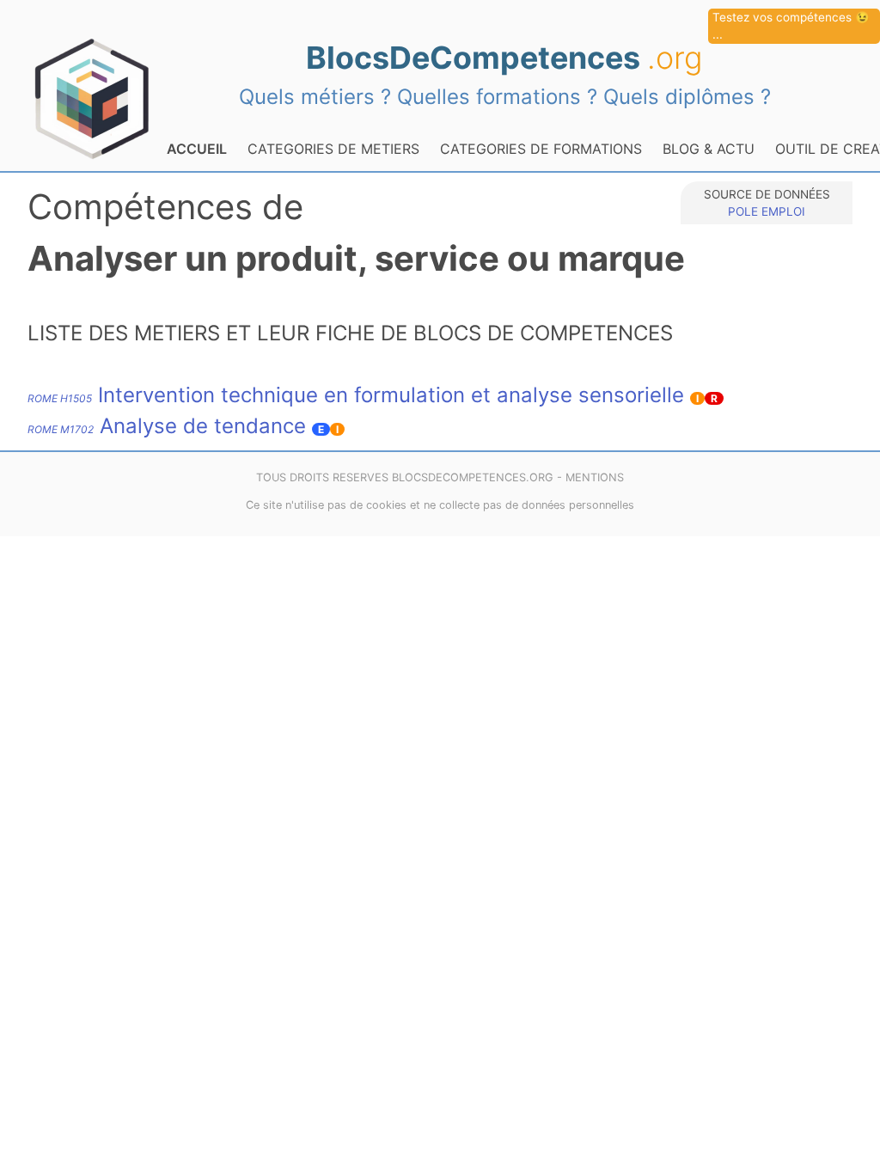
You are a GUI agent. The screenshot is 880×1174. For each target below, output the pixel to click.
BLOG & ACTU (709, 148)
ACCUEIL (197, 148)
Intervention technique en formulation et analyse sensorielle (356, 394)
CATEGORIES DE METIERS (333, 148)
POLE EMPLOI (766, 211)
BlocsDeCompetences (504, 57)
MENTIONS (594, 477)
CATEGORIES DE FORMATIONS (541, 148)
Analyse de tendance (167, 425)
